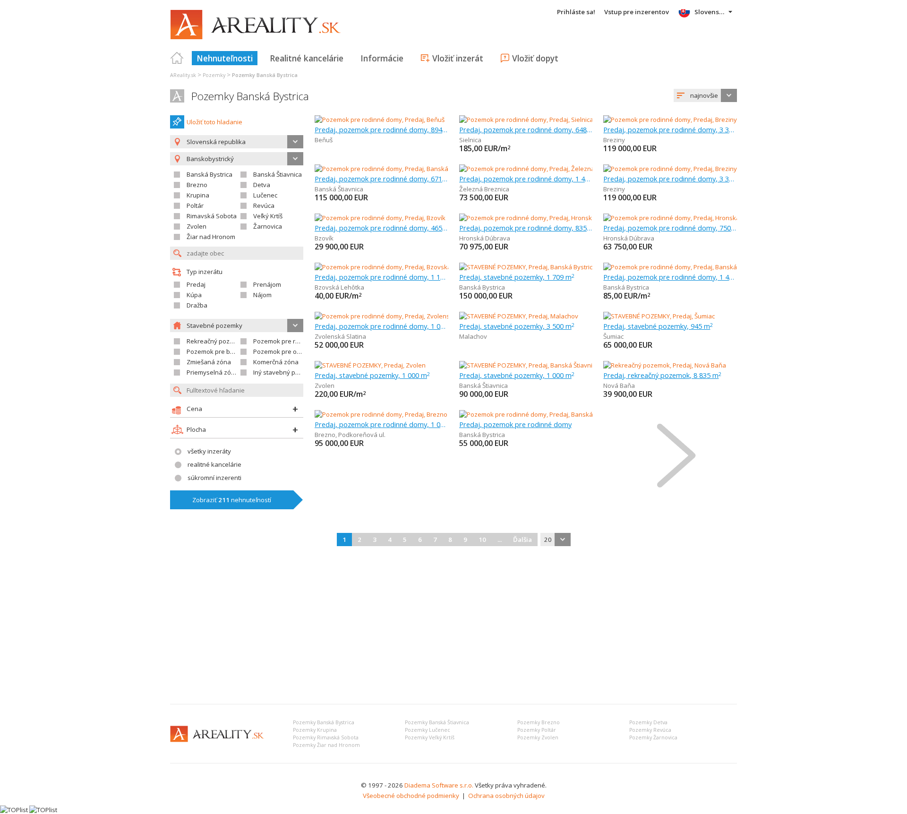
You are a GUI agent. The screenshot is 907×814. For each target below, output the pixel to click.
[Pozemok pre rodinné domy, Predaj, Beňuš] (380, 119)
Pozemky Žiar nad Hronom (326, 745)
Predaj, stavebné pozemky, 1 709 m (516, 277)
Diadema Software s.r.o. (438, 785)
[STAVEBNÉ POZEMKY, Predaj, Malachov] (518, 316)
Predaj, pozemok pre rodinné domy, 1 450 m (526, 178)
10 (482, 539)
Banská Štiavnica (277, 174)
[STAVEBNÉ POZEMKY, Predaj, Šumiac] (659, 316)
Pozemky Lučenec (427, 730)
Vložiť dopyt (535, 58)
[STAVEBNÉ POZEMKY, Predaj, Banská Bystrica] (526, 267)
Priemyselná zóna (213, 372)
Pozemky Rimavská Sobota (326, 737)
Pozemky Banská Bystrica (250, 96)
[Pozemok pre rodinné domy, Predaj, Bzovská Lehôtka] (392, 267)
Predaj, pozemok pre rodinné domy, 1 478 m (670, 277)
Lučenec (265, 195)
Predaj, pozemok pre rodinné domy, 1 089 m (381, 326)
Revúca (263, 205)
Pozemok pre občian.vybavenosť (300, 351)
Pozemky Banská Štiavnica (437, 722)
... (499, 539)
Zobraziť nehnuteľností (231, 500)
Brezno (197, 184)
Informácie (381, 58)
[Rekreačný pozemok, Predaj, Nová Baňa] (664, 365)
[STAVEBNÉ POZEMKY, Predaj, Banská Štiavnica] (526, 365)
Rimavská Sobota (212, 216)
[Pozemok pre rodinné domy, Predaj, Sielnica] (526, 119)
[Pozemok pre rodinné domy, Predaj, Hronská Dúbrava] (537, 218)
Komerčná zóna (276, 362)
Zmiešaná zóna (209, 362)
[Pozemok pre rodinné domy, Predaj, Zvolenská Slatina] (393, 316)
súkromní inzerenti (214, 477)
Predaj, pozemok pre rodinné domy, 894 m (381, 129)
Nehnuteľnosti (225, 58)
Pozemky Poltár (536, 730)
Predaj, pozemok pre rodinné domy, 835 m (526, 227)
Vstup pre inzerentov (636, 12)
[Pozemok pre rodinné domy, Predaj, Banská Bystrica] (678, 267)
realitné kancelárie (214, 464)
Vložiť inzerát (457, 58)
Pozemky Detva (648, 722)
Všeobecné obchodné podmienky (411, 795)
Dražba (197, 305)
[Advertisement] (453, 626)
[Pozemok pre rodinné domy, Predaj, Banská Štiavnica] (391, 168)
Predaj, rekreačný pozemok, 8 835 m (662, 375)
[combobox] (705, 95)
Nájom (262, 295)
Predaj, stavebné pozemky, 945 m (658, 326)
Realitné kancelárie (306, 58)
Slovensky (710, 12)
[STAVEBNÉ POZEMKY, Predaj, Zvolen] (370, 365)
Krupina (198, 195)
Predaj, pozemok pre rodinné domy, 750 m (670, 227)
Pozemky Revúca (650, 730)
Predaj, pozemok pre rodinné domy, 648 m (526, 129)
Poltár (195, 205)
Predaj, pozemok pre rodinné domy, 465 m (381, 227)
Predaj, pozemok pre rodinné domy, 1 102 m (381, 277)
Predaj (196, 284)
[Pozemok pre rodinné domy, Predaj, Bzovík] (380, 218)
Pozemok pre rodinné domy (293, 341)
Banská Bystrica (209, 174)
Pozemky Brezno (538, 722)
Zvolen (196, 226)
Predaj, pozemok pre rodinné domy (515, 424)
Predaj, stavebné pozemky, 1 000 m (372, 375)
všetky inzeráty (209, 451)
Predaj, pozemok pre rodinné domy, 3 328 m (670, 129)
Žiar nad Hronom (211, 236)
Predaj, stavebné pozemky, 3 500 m (516, 326)
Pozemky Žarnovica (653, 737)
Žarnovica (267, 226)
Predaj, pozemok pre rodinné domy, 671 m (381, 178)
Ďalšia (522, 539)
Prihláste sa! (576, 12)
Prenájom (267, 284)
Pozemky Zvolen (537, 737)
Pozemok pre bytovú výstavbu (230, 351)
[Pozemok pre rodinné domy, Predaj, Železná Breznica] (536, 168)
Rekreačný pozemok (216, 341)
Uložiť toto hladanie (214, 122)
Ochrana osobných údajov (506, 795)
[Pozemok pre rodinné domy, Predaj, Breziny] (670, 119)
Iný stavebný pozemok (285, 372)
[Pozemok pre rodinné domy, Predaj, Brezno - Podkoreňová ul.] (403, 414)
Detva (261, 184)
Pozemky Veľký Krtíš (429, 737)
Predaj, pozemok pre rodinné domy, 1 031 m (381, 424)
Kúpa (194, 295)
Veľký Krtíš (267, 216)
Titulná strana (177, 58)
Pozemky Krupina (315, 730)
